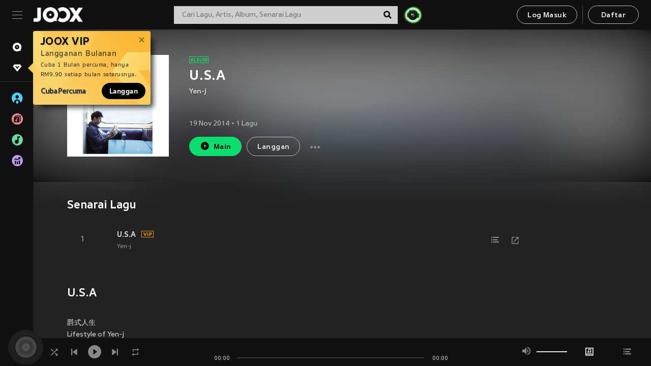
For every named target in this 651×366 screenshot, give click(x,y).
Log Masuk (547, 15)
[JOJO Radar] (413, 15)
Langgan (123, 91)
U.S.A (126, 234)
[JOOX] (58, 14)
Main (222, 147)
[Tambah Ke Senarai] (495, 240)
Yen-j (197, 92)
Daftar (613, 15)
